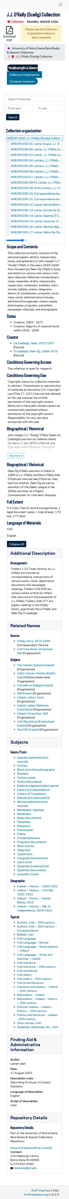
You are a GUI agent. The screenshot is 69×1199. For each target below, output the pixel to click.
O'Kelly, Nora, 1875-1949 (33, 641)
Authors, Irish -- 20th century (36, 922)
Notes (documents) (29, 818)
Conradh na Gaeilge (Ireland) (35, 685)
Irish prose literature (30, 982)
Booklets (22, 773)
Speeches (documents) (31, 870)
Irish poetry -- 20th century (34, 978)
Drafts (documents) (29, 781)
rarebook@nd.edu (25, 1168)
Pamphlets (24, 822)
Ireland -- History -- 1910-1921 (37, 886)
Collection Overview (22, 68)
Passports (23, 826)
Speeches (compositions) (33, 866)
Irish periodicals (27, 970)
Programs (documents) (31, 842)
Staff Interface (41, 1190)
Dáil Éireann (24, 693)
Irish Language (26, 938)
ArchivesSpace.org (36, 1194)
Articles (22, 765)
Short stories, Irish (29, 1023)
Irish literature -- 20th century (36, 966)
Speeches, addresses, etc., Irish (37, 1027)
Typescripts (24, 854)
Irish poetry (24, 974)
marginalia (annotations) (32, 858)
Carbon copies (26, 777)
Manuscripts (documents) (33, 797)
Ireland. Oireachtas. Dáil (32, 713)
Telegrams (23, 850)
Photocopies (25, 830)
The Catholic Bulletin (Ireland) (35, 665)
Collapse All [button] (16, 544)
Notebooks (24, 814)
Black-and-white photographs (36, 769)
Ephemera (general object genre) (37, 785)
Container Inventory (22, 81)
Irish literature (26, 962)
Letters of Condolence (31, 793)
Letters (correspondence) (33, 789)
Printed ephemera (28, 838)
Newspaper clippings (30, 810)
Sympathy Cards (28, 874)
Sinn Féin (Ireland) (28, 729)
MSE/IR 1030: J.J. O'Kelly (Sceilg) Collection (35, 138)
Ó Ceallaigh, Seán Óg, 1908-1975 (35, 351)
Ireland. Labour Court (30, 697)
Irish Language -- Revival (32, 942)
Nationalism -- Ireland (30, 995)
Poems (21, 834)
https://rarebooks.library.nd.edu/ (31, 1148)
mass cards (24, 862)
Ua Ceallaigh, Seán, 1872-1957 (34, 343)
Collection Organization (24, 74)
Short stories (25, 846)
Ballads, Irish (25, 934)
